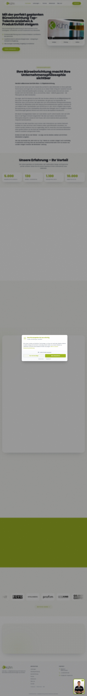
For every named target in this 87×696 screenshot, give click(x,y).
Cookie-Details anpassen (45, 352)
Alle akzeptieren (55, 355)
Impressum (48, 358)
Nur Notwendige (33, 355)
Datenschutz (41, 358)
